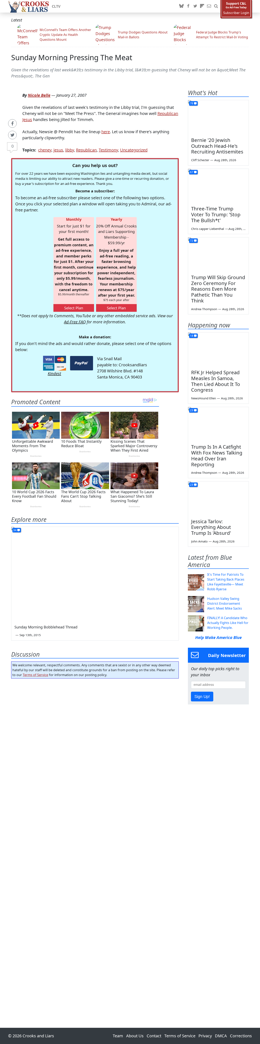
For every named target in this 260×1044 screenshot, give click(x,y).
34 (14, 530)
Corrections (241, 1036)
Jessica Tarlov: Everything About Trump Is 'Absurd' (211, 527)
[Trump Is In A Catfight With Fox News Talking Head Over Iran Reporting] (218, 424)
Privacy (205, 1036)
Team (118, 1036)
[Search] (215, 6)
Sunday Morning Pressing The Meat (71, 57)
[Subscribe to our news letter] (209, 6)
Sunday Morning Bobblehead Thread (45, 627)
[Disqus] (95, 841)
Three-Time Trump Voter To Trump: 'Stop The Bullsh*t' (215, 214)
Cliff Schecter (200, 160)
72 (191, 240)
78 (191, 103)
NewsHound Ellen (203, 398)
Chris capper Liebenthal (207, 229)
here (105, 131)
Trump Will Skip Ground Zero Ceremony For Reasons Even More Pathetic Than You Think (218, 289)
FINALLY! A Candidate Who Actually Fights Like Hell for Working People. (227, 623)
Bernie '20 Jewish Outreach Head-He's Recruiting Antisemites (217, 146)
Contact (154, 1036)
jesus (58, 150)
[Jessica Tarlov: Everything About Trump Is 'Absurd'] (218, 498)
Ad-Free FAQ (75, 322)
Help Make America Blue (218, 637)
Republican (86, 150)
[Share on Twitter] (12, 135)
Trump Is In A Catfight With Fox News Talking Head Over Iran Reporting (216, 455)
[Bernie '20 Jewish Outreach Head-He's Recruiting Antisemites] (218, 117)
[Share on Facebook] (12, 123)
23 (191, 410)
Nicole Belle (39, 95)
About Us (135, 1036)
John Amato (199, 541)
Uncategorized (133, 150)
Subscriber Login (236, 13)
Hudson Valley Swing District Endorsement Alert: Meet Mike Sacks (224, 603)
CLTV (56, 6)
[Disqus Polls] (95, 734)
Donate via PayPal (81, 363)
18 (191, 336)
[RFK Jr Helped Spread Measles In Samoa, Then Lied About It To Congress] (218, 349)
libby (69, 150)
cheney (44, 150)
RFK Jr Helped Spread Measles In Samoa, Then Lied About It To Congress (215, 381)
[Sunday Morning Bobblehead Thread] (95, 574)
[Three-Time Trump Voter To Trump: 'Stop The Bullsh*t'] (218, 186)
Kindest (54, 373)
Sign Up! (202, 696)
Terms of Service (35, 675)
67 (191, 172)
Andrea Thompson (204, 309)
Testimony (108, 150)
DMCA (221, 1036)
